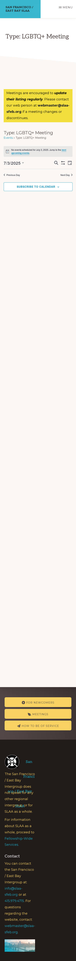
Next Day (65, 174)
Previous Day (13, 174)
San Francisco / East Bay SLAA (19, 9)
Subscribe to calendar (36, 186)
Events (8, 137)
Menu (68, 7)
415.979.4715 (14, 901)
